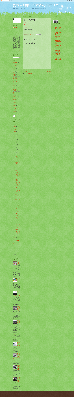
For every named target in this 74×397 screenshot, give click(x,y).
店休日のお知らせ (57, 34)
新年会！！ (17, 187)
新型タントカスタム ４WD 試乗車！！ (18, 367)
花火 (13, 101)
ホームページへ (16, 247)
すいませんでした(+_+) (17, 183)
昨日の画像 (17, 169)
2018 (15, 124)
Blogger (44, 394)
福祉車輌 (14, 99)
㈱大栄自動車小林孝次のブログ (58, 46)
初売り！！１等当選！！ (17, 225)
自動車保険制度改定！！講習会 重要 (17, 174)
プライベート (15, 63)
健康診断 (14, 111)
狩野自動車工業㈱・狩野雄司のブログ (58, 41)
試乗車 (14, 85)
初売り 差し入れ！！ (17, 218)
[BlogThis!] (37, 34)
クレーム (14, 102)
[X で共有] (38, 34)
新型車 (14, 75)
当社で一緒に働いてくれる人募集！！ (58, 47)
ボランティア (15, 103)
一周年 (14, 109)
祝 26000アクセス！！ (17, 202)
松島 (13, 93)
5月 (15, 146)
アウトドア (15, 66)
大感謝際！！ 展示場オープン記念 (18, 280)
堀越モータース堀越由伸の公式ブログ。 (58, 28)
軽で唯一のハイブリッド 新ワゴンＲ (18, 344)
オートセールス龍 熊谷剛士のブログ (58, 59)
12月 (16, 134)
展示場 (14, 80)
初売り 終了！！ (17, 195)
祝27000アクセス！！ (17, 165)
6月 (15, 144)
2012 (15, 236)
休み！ (16, 203)
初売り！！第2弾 (17, 199)
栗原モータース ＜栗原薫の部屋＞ (58, 50)
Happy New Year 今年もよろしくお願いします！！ (17, 232)
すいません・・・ (17, 222)
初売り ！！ (17, 220)
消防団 (14, 74)
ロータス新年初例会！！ (17, 191)
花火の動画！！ (17, 229)
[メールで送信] (36, 34)
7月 (15, 142)
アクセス (14, 72)
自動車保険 (15, 90)
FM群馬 (14, 105)
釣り (13, 71)
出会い (14, 95)
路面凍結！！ (17, 188)
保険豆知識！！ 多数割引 (18, 154)
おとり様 (56, 43)
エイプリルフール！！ (18, 262)
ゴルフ (14, 77)
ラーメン (14, 68)
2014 (15, 131)
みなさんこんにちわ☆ (58, 56)
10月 (16, 137)
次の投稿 (25, 71)
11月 (16, 136)
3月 (15, 149)
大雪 (13, 92)
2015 (15, 129)
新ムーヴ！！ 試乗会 (17, 216)
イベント (14, 65)
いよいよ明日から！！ (17, 227)
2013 (15, 133)
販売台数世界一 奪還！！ (18, 163)
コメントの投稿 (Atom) (28, 73)
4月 (15, 147)
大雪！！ (16, 192)
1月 (15, 152)
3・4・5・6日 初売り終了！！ (17, 211)
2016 (15, 128)
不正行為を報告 (16, 240)
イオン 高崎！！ (17, 157)
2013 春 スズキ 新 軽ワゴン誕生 (18, 206)
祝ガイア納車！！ (17, 185)
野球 (13, 69)
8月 (15, 141)
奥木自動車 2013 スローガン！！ (17, 179)
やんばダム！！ (17, 172)
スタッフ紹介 (15, 89)
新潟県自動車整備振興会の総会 (58, 38)
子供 (13, 83)
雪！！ (16, 167)
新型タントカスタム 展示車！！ (18, 322)
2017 (15, 126)
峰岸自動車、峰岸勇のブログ (58, 33)
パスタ (16, 170)
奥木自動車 (28, 35)
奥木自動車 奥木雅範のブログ (36, 5)
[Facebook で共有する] (39, 34)
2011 (15, 237)
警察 (13, 112)
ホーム (37, 71)
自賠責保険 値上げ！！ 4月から (17, 160)
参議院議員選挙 (57, 51)
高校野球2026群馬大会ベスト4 (58, 30)
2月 (15, 151)
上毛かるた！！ (17, 213)
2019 (15, 123)
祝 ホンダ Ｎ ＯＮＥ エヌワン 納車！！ (19, 379)
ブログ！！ (17, 208)
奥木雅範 (15, 27)
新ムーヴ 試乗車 (17, 197)
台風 (13, 98)
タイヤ (14, 106)
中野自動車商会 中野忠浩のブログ (58, 37)
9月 (15, 139)
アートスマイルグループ (16, 82)
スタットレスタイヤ (16, 86)
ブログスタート (15, 108)
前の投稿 (49, 71)
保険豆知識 (15, 78)
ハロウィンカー (15, 96)
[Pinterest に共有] (40, 34)
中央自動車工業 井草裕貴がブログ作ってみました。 (58, 54)
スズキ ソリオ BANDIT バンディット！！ (18, 308)
